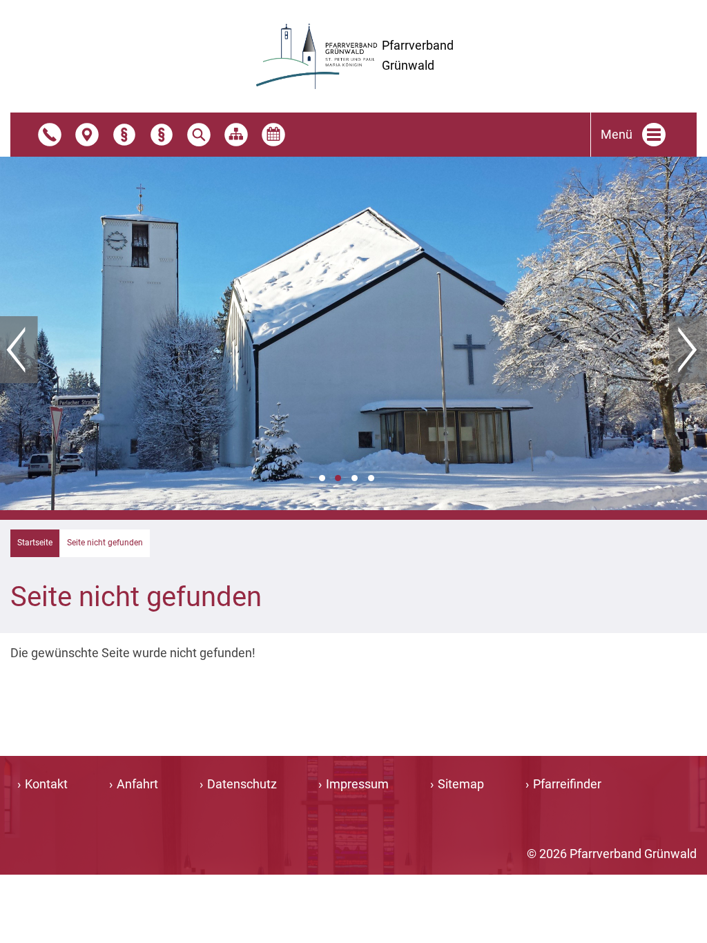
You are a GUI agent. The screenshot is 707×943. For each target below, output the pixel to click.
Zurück (19, 350)
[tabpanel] (353, 333)
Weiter (688, 350)
